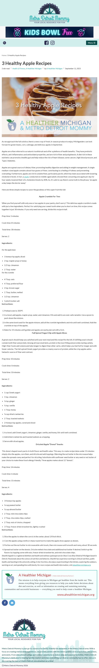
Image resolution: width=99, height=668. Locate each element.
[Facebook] (46, 43)
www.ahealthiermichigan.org (75, 594)
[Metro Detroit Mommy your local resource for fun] (49, 13)
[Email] (12, 603)
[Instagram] (53, 43)
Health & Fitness (18, 69)
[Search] (4, 42)
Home (4, 55)
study (26, 176)
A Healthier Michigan (34, 69)
